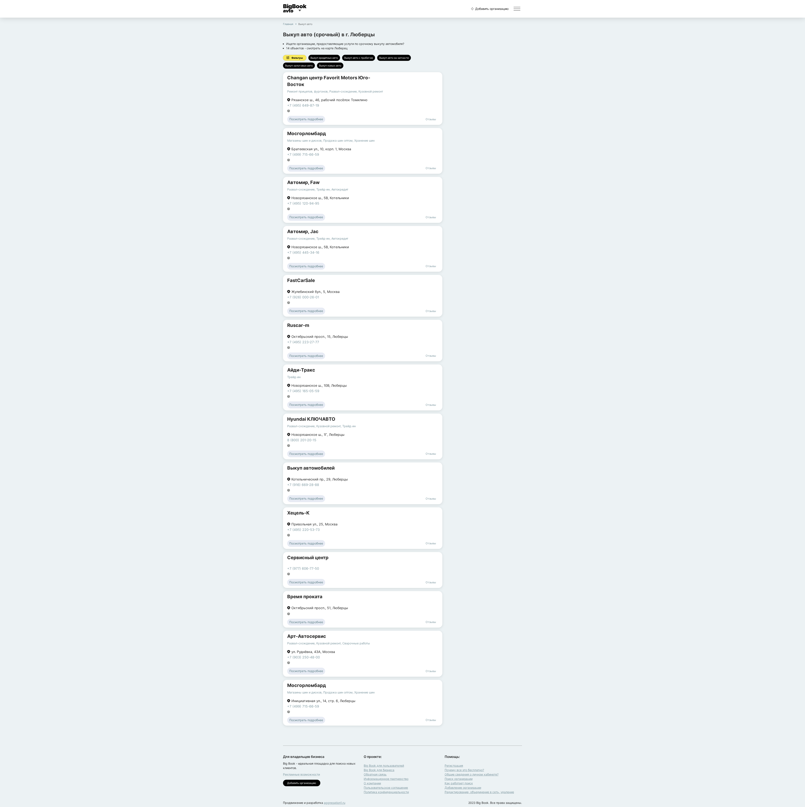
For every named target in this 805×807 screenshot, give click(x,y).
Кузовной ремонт (370, 91)
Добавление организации (463, 787)
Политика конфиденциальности (386, 792)
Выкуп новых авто (330, 65)
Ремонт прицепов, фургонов (307, 91)
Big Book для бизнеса (379, 770)
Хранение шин (364, 140)
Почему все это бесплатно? (464, 770)
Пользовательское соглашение (386, 787)
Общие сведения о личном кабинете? (472, 774)
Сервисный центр (307, 557)
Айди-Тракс (301, 370)
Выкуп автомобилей (311, 468)
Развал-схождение (343, 91)
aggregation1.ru (334, 802)
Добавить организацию (492, 8)
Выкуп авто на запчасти (394, 57)
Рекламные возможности (301, 774)
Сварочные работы (356, 643)
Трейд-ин (323, 189)
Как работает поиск (459, 783)
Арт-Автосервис (306, 636)
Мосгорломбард (306, 133)
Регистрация (454, 765)
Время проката (304, 596)
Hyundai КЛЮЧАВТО (311, 419)
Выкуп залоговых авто (299, 65)
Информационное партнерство (386, 779)
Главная (288, 24)
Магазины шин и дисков (304, 140)
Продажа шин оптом (338, 140)
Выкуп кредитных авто (324, 57)
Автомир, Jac (302, 231)
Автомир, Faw (303, 182)
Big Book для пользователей (384, 765)
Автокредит (339, 189)
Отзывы (431, 119)
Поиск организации (459, 779)
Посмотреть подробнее (306, 119)
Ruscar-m (298, 325)
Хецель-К (298, 513)
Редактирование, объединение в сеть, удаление (479, 792)
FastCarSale (301, 280)
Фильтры (297, 57)
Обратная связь (375, 774)
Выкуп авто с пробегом (358, 57)
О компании (372, 783)
